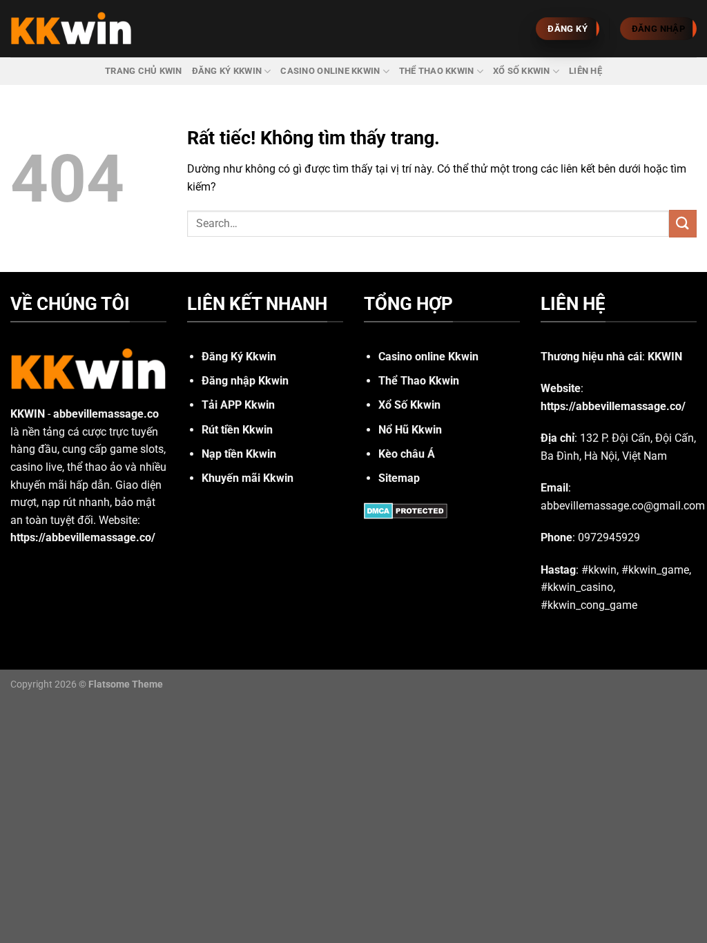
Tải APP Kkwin (238, 404)
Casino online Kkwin (330, 71)
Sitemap (399, 478)
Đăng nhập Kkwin (245, 380)
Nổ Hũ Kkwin (410, 429)
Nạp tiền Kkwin (239, 453)
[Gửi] (683, 223)
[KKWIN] (71, 29)
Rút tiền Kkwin (237, 429)
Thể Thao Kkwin (436, 71)
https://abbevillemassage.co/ (613, 406)
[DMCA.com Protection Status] (405, 509)
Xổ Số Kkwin (521, 71)
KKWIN (27, 413)
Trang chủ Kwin (143, 71)
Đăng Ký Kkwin (227, 71)
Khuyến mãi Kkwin (247, 478)
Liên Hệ (585, 71)
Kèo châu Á (406, 453)
